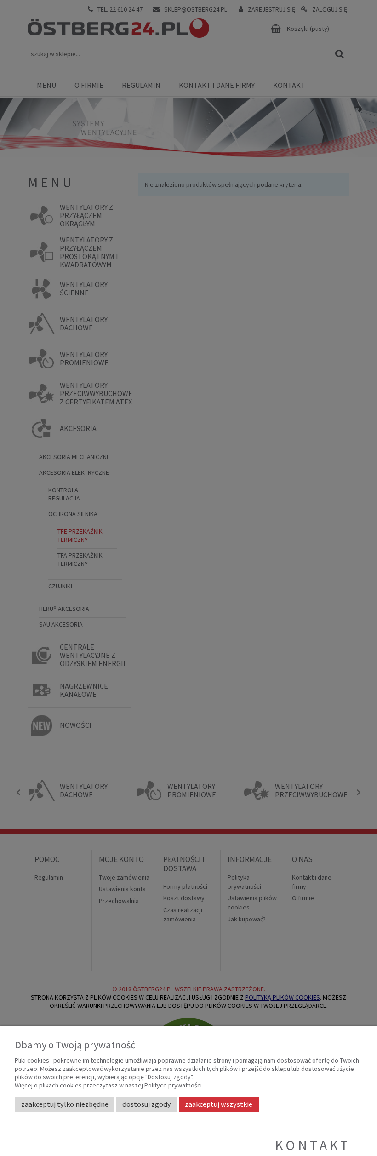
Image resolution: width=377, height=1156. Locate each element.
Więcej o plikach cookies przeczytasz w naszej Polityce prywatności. (109, 1085)
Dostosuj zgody (146, 1104)
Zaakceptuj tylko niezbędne (65, 1104)
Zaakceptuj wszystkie (218, 1104)
